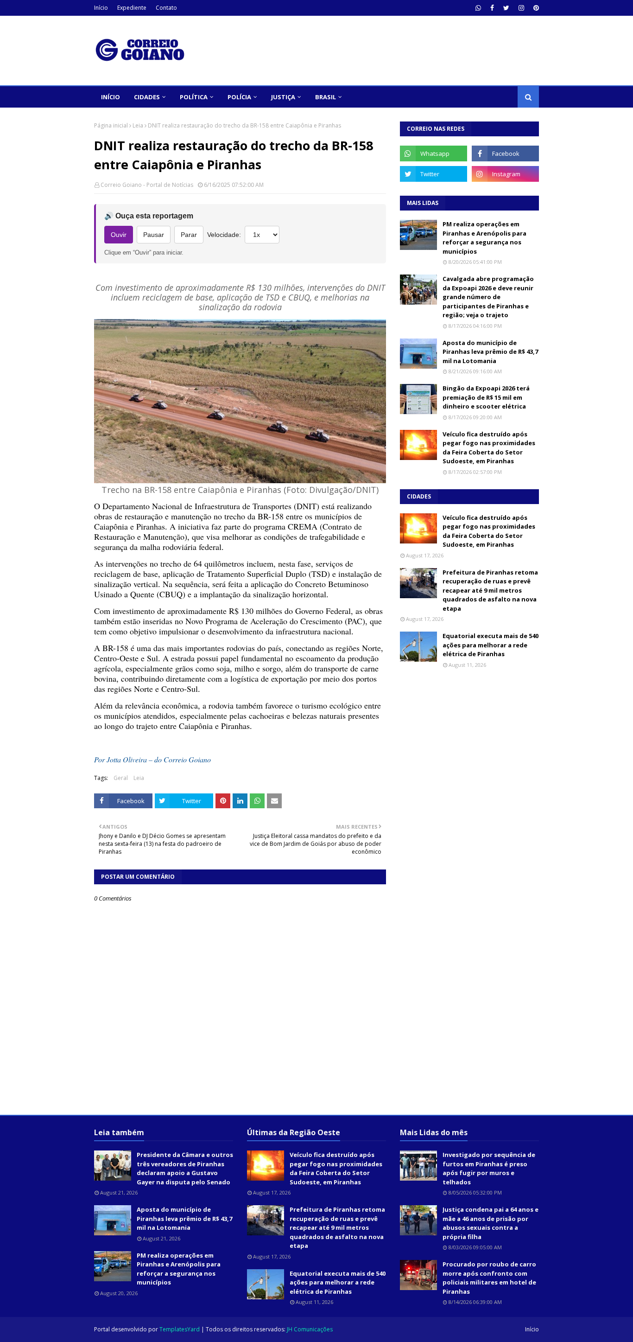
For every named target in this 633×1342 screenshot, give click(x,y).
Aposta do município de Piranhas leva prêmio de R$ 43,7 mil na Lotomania (490, 352)
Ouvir (119, 234)
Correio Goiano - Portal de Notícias (147, 185)
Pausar (153, 234)
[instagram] (521, 8)
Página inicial (111, 125)
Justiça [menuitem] (283, 97)
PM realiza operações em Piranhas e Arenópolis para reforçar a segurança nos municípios (484, 238)
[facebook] (492, 8)
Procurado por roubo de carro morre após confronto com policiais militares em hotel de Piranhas (489, 1278)
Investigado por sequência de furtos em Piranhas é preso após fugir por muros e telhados (489, 1168)
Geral (121, 778)
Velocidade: (224, 234)
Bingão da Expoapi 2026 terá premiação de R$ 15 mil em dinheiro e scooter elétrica (486, 397)
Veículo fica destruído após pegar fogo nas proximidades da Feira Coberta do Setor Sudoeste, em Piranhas (489, 448)
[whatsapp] (478, 8)
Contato (166, 8)
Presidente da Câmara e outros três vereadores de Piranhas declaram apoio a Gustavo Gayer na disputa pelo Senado (185, 1168)
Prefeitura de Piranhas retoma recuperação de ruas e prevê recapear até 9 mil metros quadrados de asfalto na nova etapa (490, 590)
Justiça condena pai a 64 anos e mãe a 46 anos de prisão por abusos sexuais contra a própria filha (490, 1223)
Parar (189, 234)
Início (101, 8)
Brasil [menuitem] (325, 97)
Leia (138, 125)
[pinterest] (535, 8)
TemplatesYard (179, 1329)
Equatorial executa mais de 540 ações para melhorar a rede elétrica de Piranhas (490, 645)
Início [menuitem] (110, 97)
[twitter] (506, 8)
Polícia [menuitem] (239, 97)
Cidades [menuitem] (147, 97)
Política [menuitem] (194, 97)
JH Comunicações (310, 1329)
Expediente (131, 8)
